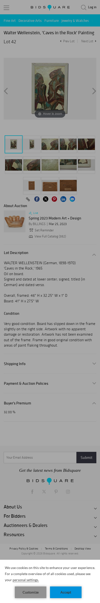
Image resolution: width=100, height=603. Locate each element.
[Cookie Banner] (50, 581)
